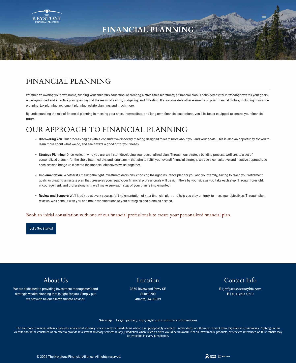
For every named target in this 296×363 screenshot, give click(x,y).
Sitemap (105, 320)
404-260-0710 (243, 294)
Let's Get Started (41, 228)
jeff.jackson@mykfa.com (242, 289)
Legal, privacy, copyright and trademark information (156, 320)
